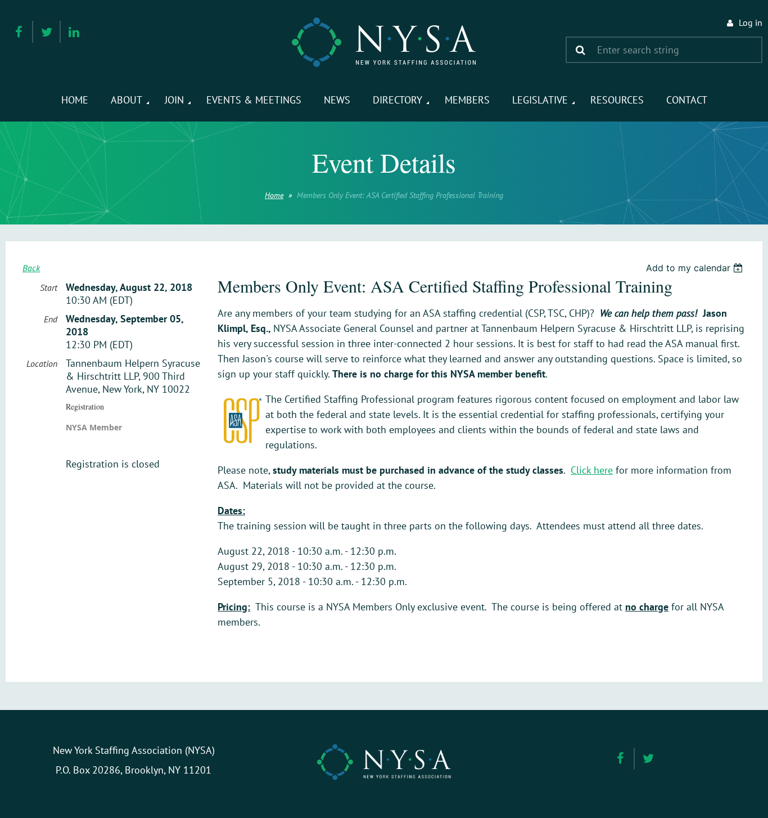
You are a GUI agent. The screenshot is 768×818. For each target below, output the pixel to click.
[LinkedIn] (74, 32)
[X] (46, 32)
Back (31, 267)
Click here (592, 470)
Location (41, 363)
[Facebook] (19, 32)
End (50, 319)
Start (48, 287)
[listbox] (696, 268)
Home (274, 195)
